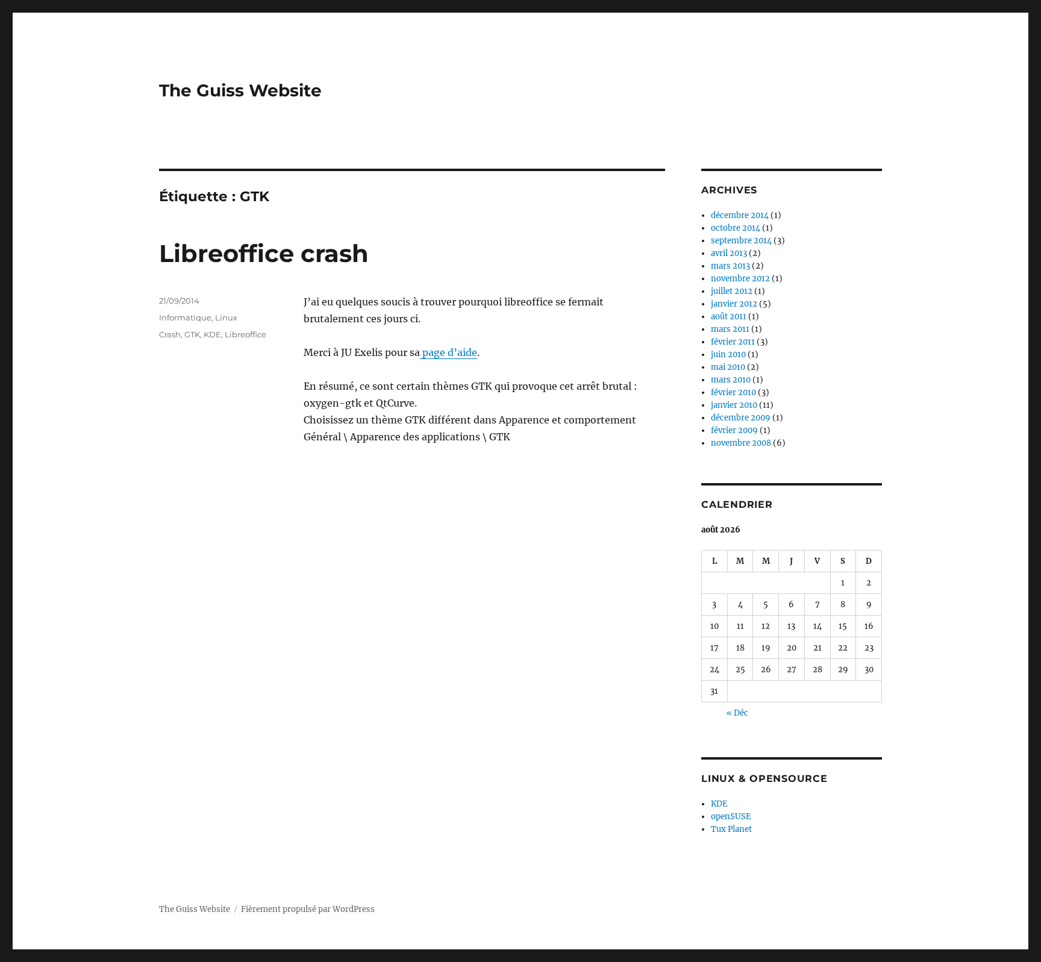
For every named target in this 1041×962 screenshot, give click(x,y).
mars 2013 (730, 266)
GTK (192, 334)
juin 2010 (728, 354)
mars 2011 (730, 329)
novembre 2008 (741, 443)
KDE (212, 334)
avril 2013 (729, 253)
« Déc (737, 713)
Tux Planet (731, 829)
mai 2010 (728, 367)
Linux (226, 317)
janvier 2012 (734, 304)
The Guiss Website (240, 90)
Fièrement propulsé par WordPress (308, 909)
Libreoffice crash (264, 253)
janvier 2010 (734, 405)
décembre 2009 (741, 418)
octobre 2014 (735, 228)
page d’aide (448, 352)
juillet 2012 (731, 291)
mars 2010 (731, 380)
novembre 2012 (740, 278)
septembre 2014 (741, 241)
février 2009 (734, 430)
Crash (170, 334)
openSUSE (731, 816)
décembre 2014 (740, 215)
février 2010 (733, 392)
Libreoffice (245, 334)
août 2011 (728, 316)
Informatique (185, 317)
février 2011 (733, 342)
